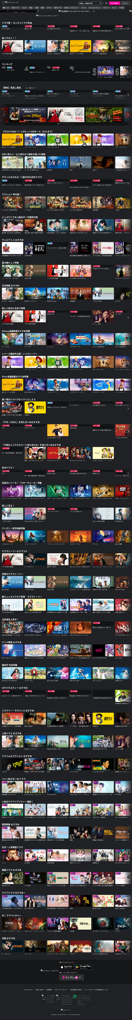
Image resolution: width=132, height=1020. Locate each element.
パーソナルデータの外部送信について (96, 989)
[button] (38, 11)
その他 (121, 8)
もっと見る (29, 88)
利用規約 (49, 989)
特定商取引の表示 (76, 989)
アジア (49, 8)
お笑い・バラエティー (71, 8)
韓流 (30, 8)
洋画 (36, 8)
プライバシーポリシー (61, 989)
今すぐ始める (115, 3)
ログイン (125, 3)
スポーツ (106, 8)
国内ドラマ (15, 8)
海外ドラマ (57, 8)
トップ (7, 8)
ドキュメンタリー (94, 8)
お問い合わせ (40, 989)
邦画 (42, 8)
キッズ (84, 8)
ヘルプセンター (29, 989)
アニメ (24, 8)
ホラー (114, 8)
